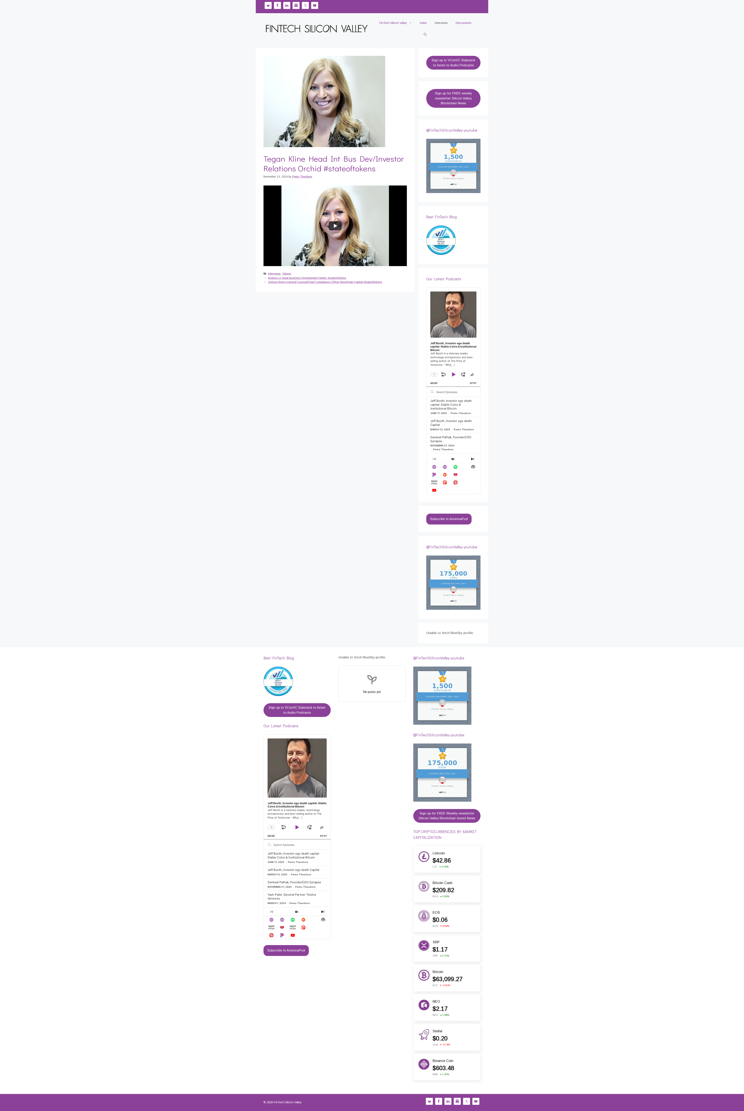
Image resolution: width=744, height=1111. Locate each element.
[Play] (335, 225)
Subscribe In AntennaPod (449, 519)
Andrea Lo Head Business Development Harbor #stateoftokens (307, 277)
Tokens (286, 273)
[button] (425, 34)
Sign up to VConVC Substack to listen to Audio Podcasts (453, 62)
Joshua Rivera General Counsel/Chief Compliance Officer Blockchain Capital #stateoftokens (325, 282)
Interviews (441, 22)
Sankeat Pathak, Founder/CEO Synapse (294, 882)
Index (423, 22)
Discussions (463, 22)
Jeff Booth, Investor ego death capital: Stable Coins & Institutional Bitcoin (451, 404)
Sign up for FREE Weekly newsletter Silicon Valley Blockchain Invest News (447, 816)
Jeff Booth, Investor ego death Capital (293, 870)
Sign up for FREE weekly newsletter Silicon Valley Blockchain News (453, 98)
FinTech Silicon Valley (393, 22)
